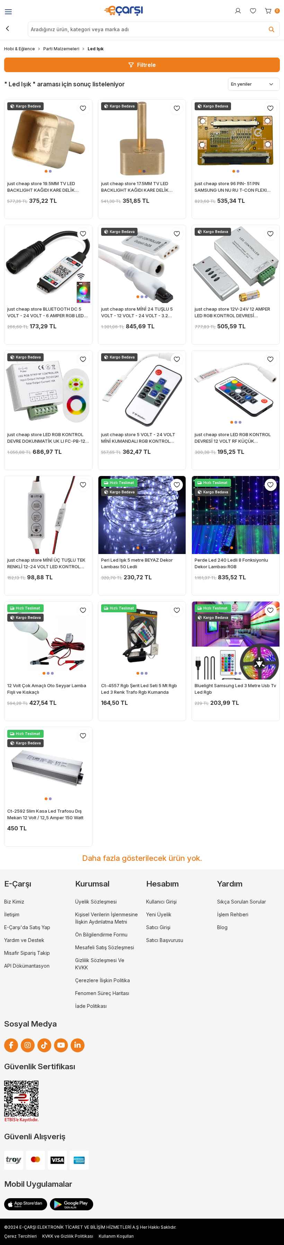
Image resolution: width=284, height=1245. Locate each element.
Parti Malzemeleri (61, 48)
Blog (222, 927)
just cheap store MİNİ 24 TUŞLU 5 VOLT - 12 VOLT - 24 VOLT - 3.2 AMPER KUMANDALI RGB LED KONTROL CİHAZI (137, 312)
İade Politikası (91, 1006)
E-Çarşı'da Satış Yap (27, 927)
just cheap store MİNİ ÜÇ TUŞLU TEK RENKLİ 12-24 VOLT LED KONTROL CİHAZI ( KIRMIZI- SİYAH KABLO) (46, 563)
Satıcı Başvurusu (164, 940)
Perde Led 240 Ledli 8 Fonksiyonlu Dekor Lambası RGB (231, 563)
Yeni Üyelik (158, 914)
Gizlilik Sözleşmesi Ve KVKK (99, 963)
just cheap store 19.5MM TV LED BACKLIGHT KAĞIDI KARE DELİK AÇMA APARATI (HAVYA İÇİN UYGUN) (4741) (47, 187)
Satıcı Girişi (158, 927)
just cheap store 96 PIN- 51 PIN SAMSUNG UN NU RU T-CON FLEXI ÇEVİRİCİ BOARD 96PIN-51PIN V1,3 (231, 187)
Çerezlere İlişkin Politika (102, 980)
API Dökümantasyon (27, 966)
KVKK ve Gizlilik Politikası (67, 1236)
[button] (46, 171)
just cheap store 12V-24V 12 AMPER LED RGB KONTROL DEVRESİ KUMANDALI (232, 312)
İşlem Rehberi (232, 914)
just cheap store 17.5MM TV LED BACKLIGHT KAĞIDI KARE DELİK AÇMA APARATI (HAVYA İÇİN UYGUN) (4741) (140, 187)
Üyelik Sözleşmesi (96, 902)
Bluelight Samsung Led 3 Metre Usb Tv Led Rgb (235, 689)
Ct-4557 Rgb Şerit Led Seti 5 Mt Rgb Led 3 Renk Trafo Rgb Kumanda (139, 689)
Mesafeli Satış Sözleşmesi (104, 947)
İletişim (11, 914)
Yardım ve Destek (24, 940)
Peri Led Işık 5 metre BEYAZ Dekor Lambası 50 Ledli (137, 563)
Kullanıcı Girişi (161, 902)
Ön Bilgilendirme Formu (101, 934)
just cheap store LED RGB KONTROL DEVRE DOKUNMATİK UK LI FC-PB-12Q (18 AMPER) (48, 438)
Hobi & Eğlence (19, 48)
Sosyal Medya (30, 1024)
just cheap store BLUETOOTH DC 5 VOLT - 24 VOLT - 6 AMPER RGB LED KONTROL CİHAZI (45, 312)
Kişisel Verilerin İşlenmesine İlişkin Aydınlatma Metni (106, 918)
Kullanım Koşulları (116, 1236)
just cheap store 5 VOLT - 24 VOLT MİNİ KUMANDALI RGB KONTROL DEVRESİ (138, 438)
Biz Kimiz (14, 902)
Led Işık (96, 48)
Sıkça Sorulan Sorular (241, 902)
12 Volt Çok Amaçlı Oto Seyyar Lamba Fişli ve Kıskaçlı (46, 689)
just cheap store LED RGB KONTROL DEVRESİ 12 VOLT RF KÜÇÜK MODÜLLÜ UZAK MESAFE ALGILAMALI (235, 438)
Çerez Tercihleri (20, 1236)
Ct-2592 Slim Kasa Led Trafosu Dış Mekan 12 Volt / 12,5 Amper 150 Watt (45, 814)
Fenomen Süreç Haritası (102, 993)
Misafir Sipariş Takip (27, 953)
